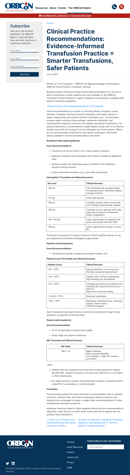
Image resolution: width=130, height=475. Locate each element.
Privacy (70, 462)
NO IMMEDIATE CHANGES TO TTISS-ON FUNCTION (66, 15)
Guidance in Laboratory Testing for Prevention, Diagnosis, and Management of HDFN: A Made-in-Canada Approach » (100, 422)
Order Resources (75, 447)
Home (49, 23)
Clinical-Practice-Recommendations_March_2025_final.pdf (75, 106)
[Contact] (115, 6)
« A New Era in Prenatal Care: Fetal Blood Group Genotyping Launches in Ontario (61, 422)
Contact (71, 442)
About (53, 7)
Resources (41, 7)
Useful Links (73, 457)
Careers (70, 452)
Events (62, 7)
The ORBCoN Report (79, 7)
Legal (69, 467)
